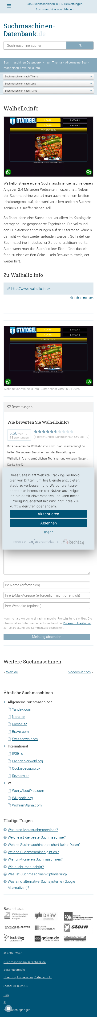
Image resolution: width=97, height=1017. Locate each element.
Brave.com (20, 732)
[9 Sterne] (68, 432)
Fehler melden (83, 298)
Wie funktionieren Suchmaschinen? (35, 859)
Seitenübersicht (14, 969)
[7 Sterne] (60, 432)
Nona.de (18, 717)
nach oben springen (17, 1010)
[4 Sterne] (48, 432)
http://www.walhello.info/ (30, 289)
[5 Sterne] (52, 432)
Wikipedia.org (22, 798)
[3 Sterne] (44, 432)
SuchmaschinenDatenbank (29, 30)
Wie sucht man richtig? (26, 867)
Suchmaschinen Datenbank (22, 62)
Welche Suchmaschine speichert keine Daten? (44, 845)
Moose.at (19, 724)
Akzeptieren (48, 513)
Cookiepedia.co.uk (26, 768)
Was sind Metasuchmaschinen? (33, 830)
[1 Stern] (36, 432)
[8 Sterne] (64, 432)
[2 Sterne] (40, 432)
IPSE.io (17, 753)
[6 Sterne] (56, 432)
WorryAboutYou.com (28, 791)
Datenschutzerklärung (77, 623)
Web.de (12, 672)
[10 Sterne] (72, 432)
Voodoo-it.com (79, 672)
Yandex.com (21, 709)
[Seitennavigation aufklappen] (9, 5)
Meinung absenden (46, 637)
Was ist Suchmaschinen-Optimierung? (37, 874)
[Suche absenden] (79, 45)
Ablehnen (48, 523)
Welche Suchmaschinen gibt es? (33, 852)
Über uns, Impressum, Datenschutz (28, 977)
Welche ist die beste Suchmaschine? (37, 837)
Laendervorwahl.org (27, 761)
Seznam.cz (20, 776)
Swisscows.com (25, 739)
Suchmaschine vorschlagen (55, 9)
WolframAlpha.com (27, 805)
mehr (48, 532)
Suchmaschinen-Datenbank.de (25, 962)
